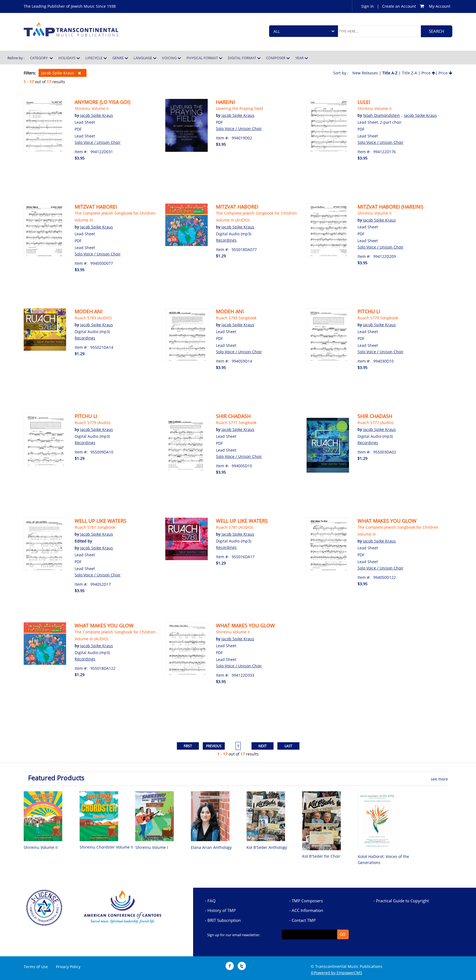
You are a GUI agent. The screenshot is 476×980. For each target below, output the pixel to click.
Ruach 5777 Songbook (236, 422)
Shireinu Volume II (92, 108)
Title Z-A (409, 72)
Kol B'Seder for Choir (321, 856)
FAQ (211, 900)
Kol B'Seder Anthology (267, 847)
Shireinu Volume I (151, 847)
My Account (439, 6)
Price (426, 72)
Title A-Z (389, 72)
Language (143, 57)
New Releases (365, 72)
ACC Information (307, 910)
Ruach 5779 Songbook (378, 317)
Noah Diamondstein (381, 115)
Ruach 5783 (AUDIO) (93, 317)
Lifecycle (94, 57)
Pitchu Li (369, 311)
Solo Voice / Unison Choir (98, 142)
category (39, 57)
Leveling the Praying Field (239, 108)
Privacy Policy (68, 966)
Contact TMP (304, 920)
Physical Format (202, 57)
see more (439, 779)
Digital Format (242, 57)
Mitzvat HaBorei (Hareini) (390, 206)
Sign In (367, 6)
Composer (276, 57)
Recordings (226, 240)
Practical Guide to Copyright (402, 900)
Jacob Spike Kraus (58, 72)
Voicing (169, 57)
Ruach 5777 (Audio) (375, 422)
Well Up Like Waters (100, 520)
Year (299, 57)
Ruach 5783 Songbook (236, 317)
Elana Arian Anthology (211, 847)
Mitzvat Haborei (96, 206)
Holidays (67, 57)
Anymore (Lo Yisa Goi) (102, 102)
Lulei (364, 102)
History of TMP (221, 910)
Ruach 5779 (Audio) (92, 422)
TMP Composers (307, 900)
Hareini (225, 102)
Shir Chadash (233, 416)
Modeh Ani (88, 311)
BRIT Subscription (224, 920)
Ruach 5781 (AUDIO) (234, 527)
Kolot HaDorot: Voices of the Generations (383, 859)
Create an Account (399, 6)
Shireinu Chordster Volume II (106, 847)
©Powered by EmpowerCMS (336, 972)
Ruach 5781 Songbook (95, 527)
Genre (118, 57)
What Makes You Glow (387, 520)
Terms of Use (36, 966)
